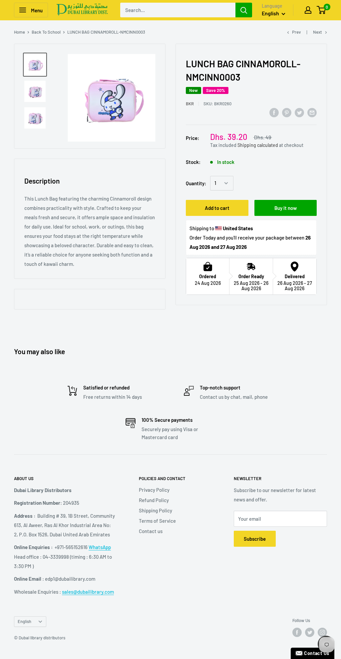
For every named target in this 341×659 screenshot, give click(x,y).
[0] (321, 10)
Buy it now (285, 208)
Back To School (46, 32)
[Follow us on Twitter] (309, 632)
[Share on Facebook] (274, 112)
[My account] (308, 10)
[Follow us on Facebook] (297, 632)
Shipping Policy (155, 510)
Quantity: (196, 183)
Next (317, 32)
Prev (296, 32)
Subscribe (255, 539)
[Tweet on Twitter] (299, 112)
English (24, 621)
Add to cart (217, 208)
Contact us (151, 531)
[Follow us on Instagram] (322, 632)
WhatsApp (100, 547)
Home (19, 32)
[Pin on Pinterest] (286, 112)
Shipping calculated (257, 145)
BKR (190, 103)
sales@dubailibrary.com (88, 592)
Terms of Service (157, 521)
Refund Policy (154, 500)
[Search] (243, 10)
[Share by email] (312, 112)
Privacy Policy (154, 490)
